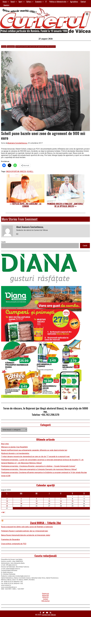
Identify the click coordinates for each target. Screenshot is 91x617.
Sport (20, 1)
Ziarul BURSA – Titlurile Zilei (45, 523)
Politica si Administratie (57, 1)
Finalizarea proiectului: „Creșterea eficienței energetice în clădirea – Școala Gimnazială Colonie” (38, 466)
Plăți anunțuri (46, 601)
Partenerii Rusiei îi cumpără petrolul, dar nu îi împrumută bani (24, 531)
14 (61, 501)
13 (49, 501)
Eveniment (10, 46)
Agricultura (74, 1)
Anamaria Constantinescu (17, 143)
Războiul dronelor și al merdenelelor (15, 453)
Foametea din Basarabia (10, 539)
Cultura (28, 1)
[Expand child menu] (8, 1)
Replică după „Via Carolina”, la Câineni (26, 205)
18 (21, 503)
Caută (3, 242)
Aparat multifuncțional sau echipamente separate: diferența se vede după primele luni (34, 450)
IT (46, 1)
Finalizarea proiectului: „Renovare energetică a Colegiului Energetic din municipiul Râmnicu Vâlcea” (39, 469)
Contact (83, 1)
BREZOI (23, 171)
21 (61, 503)
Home (4, 46)
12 (36, 501)
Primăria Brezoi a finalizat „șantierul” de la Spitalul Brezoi (65, 205)
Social (13, 1)
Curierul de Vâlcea (49, 615)
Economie (38, 1)
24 (7, 506)
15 (72, 501)
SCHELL (30, 171)
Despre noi (45, 593)
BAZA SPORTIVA (12, 171)
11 (21, 501)
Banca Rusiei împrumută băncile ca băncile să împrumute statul (25, 535)
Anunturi (6, 5)
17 (7, 503)
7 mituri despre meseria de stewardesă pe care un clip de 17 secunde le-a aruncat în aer (35, 456)
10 (7, 501)
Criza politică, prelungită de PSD (13, 544)
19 (36, 503)
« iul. (3, 512)
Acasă (5, 1)
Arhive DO (45, 597)
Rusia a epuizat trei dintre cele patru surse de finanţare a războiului (27, 527)
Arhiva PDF (45, 595)
